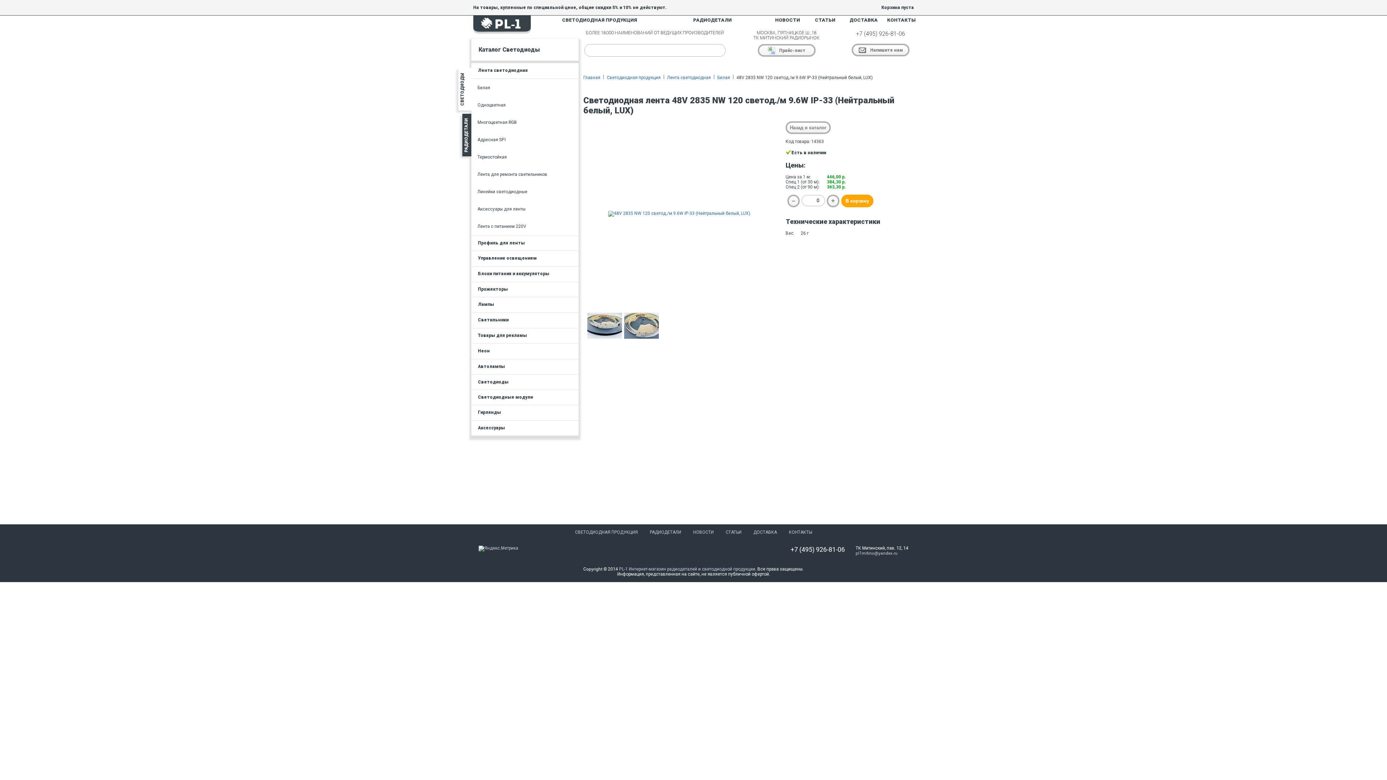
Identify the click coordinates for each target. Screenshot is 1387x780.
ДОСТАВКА (864, 20)
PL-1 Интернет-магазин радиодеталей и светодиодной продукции (687, 569)
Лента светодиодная (689, 77)
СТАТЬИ (825, 20)
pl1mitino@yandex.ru (877, 553)
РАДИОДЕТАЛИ (712, 20)
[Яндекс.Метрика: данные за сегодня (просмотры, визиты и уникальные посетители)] (498, 548)
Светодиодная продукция (634, 77)
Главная (591, 77)
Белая (723, 77)
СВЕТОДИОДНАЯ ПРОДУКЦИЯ (599, 20)
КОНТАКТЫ (901, 20)
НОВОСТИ (787, 20)
